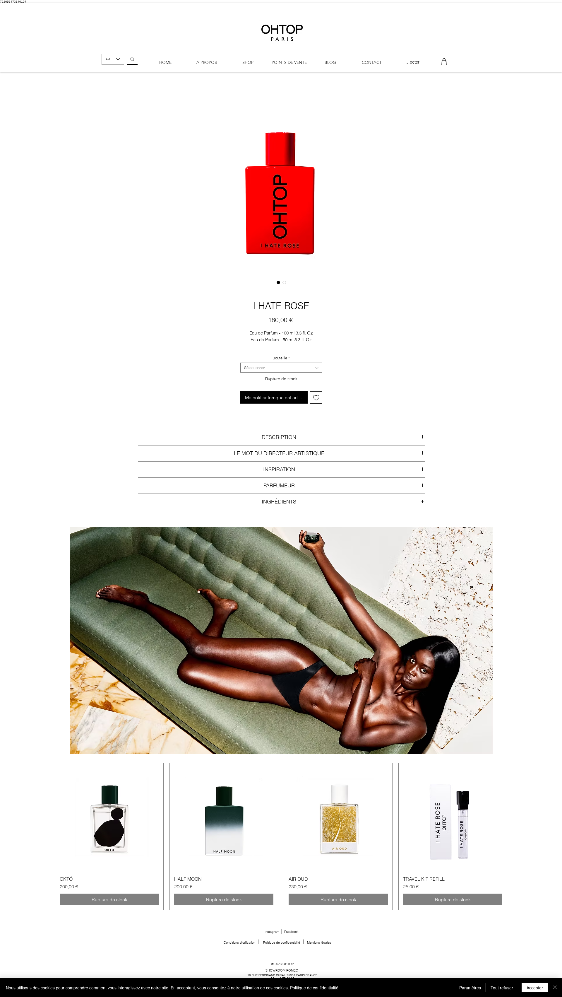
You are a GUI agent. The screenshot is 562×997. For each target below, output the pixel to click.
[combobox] (281, 368)
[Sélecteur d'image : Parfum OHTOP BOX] (284, 282)
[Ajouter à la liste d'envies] (316, 397)
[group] (281, 836)
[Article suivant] (515, 836)
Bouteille (281, 358)
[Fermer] (554, 987)
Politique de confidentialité (314, 988)
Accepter (535, 988)
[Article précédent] (46, 836)
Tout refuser (502, 988)
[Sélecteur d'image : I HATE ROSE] (278, 282)
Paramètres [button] (470, 988)
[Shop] (443, 61)
